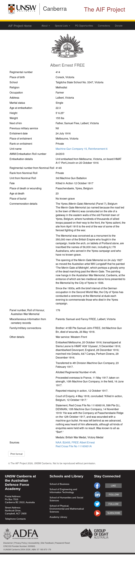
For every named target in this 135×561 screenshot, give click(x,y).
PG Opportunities (84, 25)
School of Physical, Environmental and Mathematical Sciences (67, 508)
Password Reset (62, 542)
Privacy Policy (20, 542)
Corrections (104, 25)
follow (114, 494)
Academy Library (58, 517)
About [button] (44, 25)
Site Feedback (47, 542)
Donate (118, 25)
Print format (16, 453)
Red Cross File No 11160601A (74, 446)
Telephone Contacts (15, 518)
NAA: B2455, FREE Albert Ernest (75, 442)
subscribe (113, 513)
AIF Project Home (20, 25)
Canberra (55, 8)
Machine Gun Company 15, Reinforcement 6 (82, 149)
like (113, 485)
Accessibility (33, 542)
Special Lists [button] (61, 25)
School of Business (59, 484)
